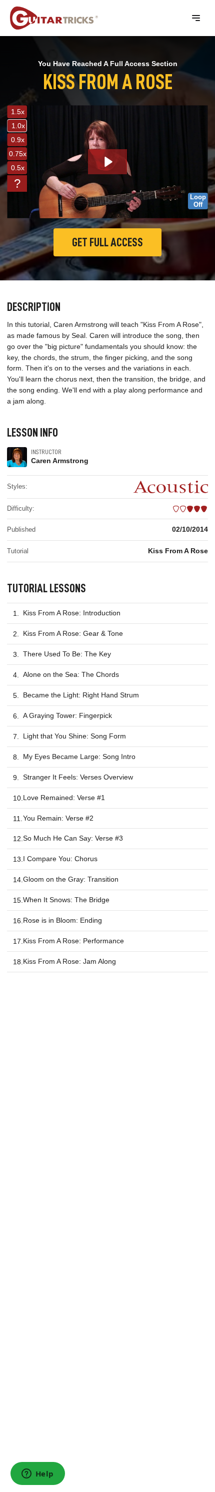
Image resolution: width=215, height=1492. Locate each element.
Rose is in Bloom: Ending (62, 920)
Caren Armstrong (59, 461)
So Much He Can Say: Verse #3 (73, 838)
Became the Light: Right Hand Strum (81, 695)
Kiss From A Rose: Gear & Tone (73, 633)
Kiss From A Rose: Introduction (71, 613)
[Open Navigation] (196, 18)
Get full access (107, 242)
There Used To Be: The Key (67, 654)
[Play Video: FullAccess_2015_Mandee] (108, 161)
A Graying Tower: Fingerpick (67, 715)
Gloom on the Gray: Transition (70, 879)
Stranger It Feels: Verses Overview (78, 777)
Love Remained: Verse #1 (64, 798)
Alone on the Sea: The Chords (71, 674)
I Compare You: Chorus (60, 859)
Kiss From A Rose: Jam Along (69, 961)
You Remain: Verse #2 (58, 818)
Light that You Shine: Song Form (74, 736)
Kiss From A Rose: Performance (73, 941)
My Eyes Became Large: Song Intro (79, 757)
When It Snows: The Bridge (66, 900)
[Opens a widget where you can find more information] (37, 1474)
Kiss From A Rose (178, 551)
